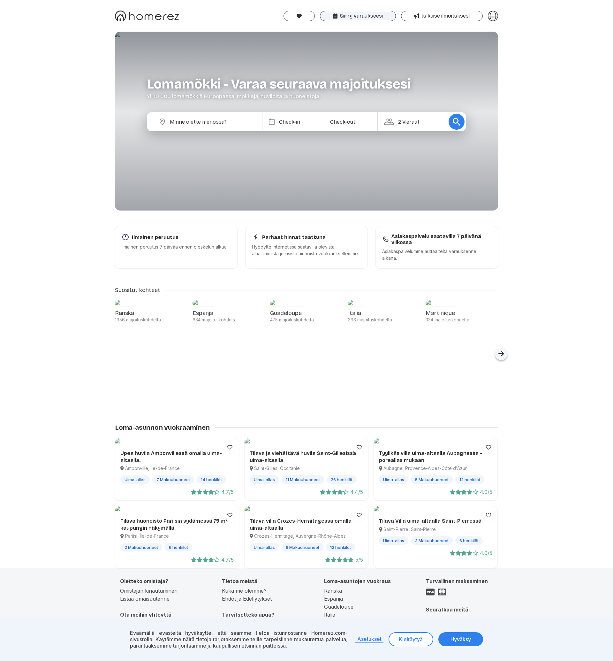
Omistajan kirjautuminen (149, 591)
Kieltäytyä (411, 639)
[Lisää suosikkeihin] (230, 447)
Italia (329, 614)
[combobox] (210, 121)
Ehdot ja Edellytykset (247, 599)
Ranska (333, 591)
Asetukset (369, 639)
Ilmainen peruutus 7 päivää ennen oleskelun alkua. (175, 247)
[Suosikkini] (299, 16)
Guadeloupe (338, 606)
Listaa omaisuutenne (145, 599)
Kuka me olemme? (244, 591)
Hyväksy (460, 639)
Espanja (333, 599)
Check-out (342, 122)
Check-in (289, 122)
